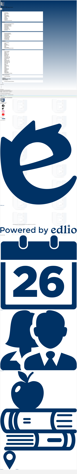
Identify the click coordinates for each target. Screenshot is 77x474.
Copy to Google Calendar (3, 94)
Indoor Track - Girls (6, 60)
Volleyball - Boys (6, 68)
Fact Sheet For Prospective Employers (9, 23)
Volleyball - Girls (6, 69)
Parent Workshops (6, 35)
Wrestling (5, 67)
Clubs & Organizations (7, 76)
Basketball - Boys (6, 53)
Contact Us (5, 19)
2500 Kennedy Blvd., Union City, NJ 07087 (18, 224)
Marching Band (6, 71)
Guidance (5, 17)
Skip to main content (3, 1)
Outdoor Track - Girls (7, 62)
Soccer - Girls (6, 63)
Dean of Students (6, 13)
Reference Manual (6, 27)
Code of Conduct (6, 28)
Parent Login (3, 85)
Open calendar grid (9, 97)
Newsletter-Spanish (6, 39)
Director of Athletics (6, 51)
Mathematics (6, 44)
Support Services (6, 15)
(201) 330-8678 (28, 224)
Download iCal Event (10, 94)
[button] (3, 31)
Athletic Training (6, 72)
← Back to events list (3, 97)
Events (1, 95)
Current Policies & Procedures (8, 20)
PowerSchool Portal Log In (7, 25)
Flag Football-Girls (6, 58)
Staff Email (3, 86)
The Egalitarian (6, 26)
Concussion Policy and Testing (8, 73)
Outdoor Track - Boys (7, 61)
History (5, 46)
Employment (3, 118)
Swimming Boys (6, 65)
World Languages (6, 47)
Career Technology (6, 42)
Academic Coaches (6, 16)
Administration (6, 12)
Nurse (5, 14)
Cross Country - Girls (7, 57)
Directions (17, 469)
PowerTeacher (4, 87)
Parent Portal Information (7, 33)
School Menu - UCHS (7, 36)
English (5, 43)
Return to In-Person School (7, 24)
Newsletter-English (6, 38)
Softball (5, 64)
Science (5, 45)
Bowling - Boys (6, 55)
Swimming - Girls (6, 66)
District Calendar (2, 96)
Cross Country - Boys (7, 56)
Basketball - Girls (6, 54)
